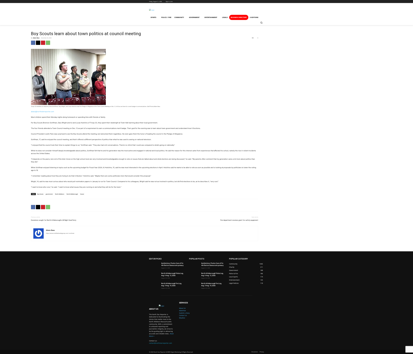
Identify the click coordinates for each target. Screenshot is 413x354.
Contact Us (183, 315)
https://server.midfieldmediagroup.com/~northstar (60, 233)
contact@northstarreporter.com (160, 343)
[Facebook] (237, 10)
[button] (261, 22)
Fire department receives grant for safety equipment (239, 220)
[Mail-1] (260, 10)
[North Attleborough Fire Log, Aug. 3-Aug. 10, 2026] (154, 286)
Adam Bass (36, 38)
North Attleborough (72, 194)
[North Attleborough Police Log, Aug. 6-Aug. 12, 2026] (154, 276)
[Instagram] (245, 10)
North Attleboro (59, 194)
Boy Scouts (40, 194)
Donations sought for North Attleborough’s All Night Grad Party (53, 220)
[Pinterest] (43, 43)
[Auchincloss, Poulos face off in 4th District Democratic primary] (154, 266)
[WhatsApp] (48, 43)
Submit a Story (184, 313)
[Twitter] (252, 10)
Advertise (182, 311)
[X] (38, 43)
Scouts (82, 194)
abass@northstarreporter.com (42, 112)
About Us (182, 308)
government (49, 194)
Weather (182, 318)
